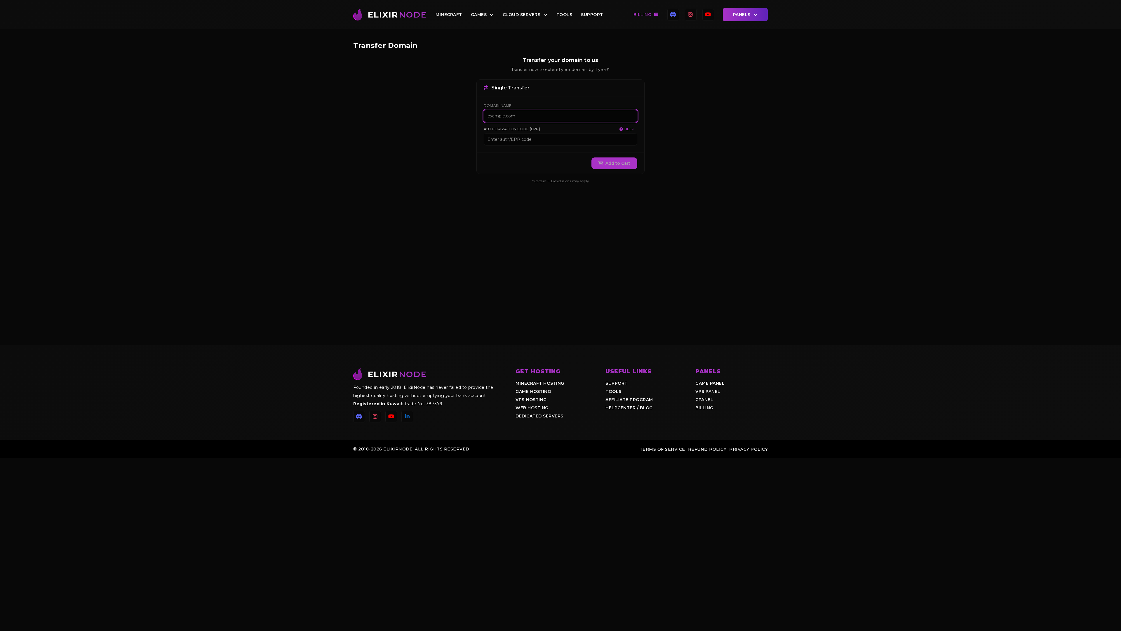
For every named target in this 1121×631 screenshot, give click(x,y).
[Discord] (673, 14)
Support (592, 14)
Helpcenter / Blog (629, 407)
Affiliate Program (629, 399)
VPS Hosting (531, 399)
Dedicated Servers (539, 416)
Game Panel (710, 383)
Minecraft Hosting (540, 383)
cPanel (704, 399)
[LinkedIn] (407, 416)
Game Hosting (533, 391)
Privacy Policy (748, 449)
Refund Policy (707, 449)
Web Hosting (532, 407)
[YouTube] (708, 14)
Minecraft (449, 14)
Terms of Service (662, 449)
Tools (564, 14)
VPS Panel (707, 391)
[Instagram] (691, 14)
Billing (642, 14)
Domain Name (498, 105)
